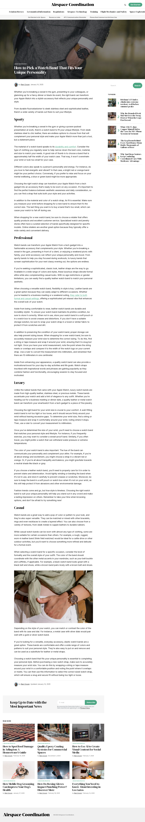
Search (138, 86)
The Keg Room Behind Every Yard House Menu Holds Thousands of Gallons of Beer (131, 143)
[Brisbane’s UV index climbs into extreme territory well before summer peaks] (112, 103)
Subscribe (91, 702)
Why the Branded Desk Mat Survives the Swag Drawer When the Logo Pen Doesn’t (130, 116)
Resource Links (54, 17)
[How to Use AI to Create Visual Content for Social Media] (88, 733)
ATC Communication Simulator (75, 17)
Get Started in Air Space (36, 17)
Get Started (135, 5)
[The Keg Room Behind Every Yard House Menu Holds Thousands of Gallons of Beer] (112, 143)
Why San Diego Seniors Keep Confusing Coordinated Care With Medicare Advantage (130, 157)
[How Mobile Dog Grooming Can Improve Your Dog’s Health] (19, 770)
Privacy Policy (85, 708)
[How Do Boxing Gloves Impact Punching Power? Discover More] (53, 770)
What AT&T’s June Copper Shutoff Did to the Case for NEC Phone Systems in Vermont (131, 130)
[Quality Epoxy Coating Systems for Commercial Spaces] (53, 733)
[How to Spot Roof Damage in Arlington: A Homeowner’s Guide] (19, 733)
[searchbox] (120, 85)
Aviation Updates (21, 64)
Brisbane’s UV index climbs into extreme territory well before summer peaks (129, 103)
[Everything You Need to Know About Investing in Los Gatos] (88, 770)
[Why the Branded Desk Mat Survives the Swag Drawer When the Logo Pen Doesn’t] (112, 116)
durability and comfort (65, 146)
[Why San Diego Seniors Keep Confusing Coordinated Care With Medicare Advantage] (112, 157)
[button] (125, 4)
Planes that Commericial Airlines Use (103, 17)
